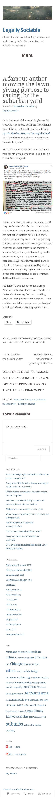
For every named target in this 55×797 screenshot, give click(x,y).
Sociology (28, 338)
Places (8, 600)
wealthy (10, 730)
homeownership (23, 682)
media (8, 700)
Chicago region (31, 664)
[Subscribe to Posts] (7, 747)
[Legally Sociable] (27, 13)
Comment (41, 449)
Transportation (12, 634)
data (27, 671)
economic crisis (39, 677)
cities (10, 670)
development (12, 677)
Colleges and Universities (16, 570)
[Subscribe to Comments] (7, 754)
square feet (41, 717)
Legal (8, 585)
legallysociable (11, 110)
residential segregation (15, 711)
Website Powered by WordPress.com (18, 790)
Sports (8, 629)
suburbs (18, 342)
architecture (38, 657)
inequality (17, 687)
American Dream (23, 658)
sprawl (32, 717)
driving (25, 677)
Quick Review (12, 614)
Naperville (33, 700)
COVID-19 (20, 671)
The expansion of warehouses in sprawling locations (40, 358)
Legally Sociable (21, 30)
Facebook (10, 683)
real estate (28, 705)
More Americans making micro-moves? (23, 531)
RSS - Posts (14, 747)
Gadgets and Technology (16, 580)
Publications (11, 610)
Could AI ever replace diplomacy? (13, 356)
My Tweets (11, 773)
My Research (11, 595)
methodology (19, 699)
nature (11, 342)
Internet (42, 687)
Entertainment (12, 575)
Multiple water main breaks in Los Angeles (24, 509)
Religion (9, 619)
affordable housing (16, 652)
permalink (39, 342)
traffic (26, 725)
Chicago (16, 664)
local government (15, 693)
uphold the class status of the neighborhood (26, 133)
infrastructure (31, 687)
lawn (5, 342)
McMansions (11, 590)
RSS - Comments (17, 754)
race (20, 705)
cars (7, 664)
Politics (9, 605)
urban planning (35, 725)
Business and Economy (16, 565)
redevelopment (39, 705)
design (34, 671)
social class (22, 716)
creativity (47, 338)
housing (35, 683)
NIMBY (13, 705)
